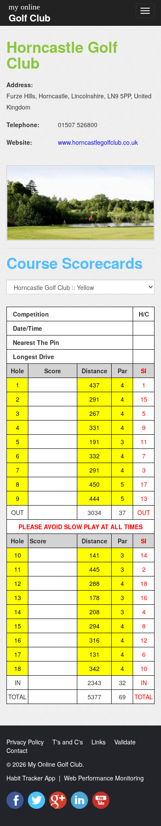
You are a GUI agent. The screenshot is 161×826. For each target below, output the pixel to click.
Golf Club (29, 17)
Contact (16, 750)
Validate (125, 742)
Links (98, 742)
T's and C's (67, 742)
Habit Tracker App (30, 778)
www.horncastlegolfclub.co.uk (98, 142)
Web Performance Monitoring (104, 778)
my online (24, 7)
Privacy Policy (25, 742)
